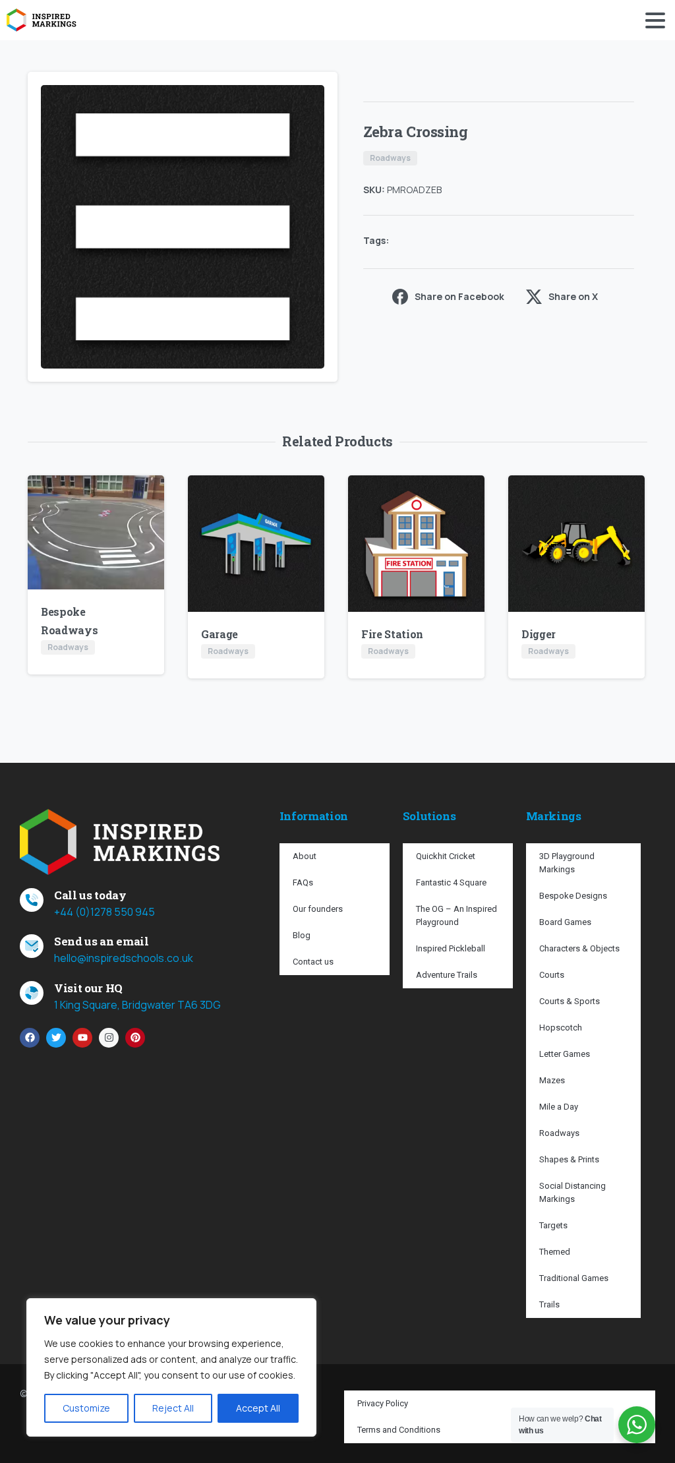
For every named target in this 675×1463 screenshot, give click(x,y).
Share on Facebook (459, 296)
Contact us (313, 962)
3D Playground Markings (567, 862)
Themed (554, 1252)
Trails (549, 1304)
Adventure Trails (446, 975)
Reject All (173, 1408)
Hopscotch (560, 1027)
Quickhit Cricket (445, 856)
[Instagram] (109, 1038)
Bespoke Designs (573, 896)
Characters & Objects (579, 948)
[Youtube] (82, 1038)
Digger (538, 634)
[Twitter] (56, 1038)
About (304, 856)
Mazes (552, 1080)
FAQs (303, 882)
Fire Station (392, 634)
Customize (86, 1408)
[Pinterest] (135, 1038)
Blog (301, 935)
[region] (171, 1367)
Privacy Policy (382, 1403)
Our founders (318, 909)
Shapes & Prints (569, 1159)
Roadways (559, 1133)
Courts (551, 975)
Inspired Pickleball (450, 948)
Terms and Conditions (398, 1430)
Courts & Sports (569, 1001)
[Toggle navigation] (655, 20)
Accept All (258, 1408)
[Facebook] (30, 1038)
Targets (553, 1225)
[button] (315, 94)
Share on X (573, 296)
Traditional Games (573, 1278)
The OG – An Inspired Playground (456, 915)
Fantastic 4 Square (451, 882)
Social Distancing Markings (572, 1192)
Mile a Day (558, 1107)
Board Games (565, 922)
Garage (219, 634)
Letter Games (564, 1054)
